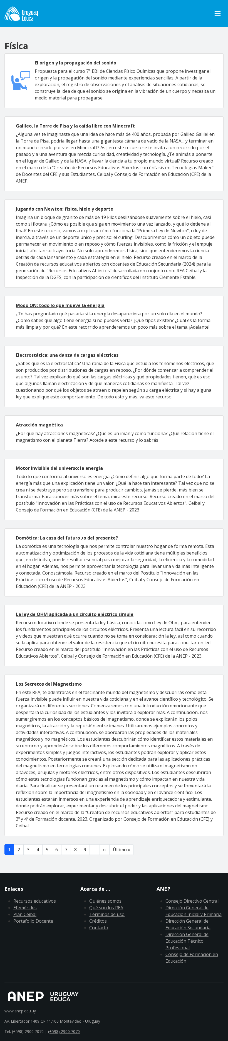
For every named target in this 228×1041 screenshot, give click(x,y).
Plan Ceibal (24, 914)
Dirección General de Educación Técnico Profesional (187, 941)
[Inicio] (21, 13)
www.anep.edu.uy (20, 1010)
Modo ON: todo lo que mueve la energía (60, 305)
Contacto (98, 928)
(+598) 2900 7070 (64, 1031)
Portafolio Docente (33, 921)
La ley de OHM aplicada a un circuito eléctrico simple (74, 614)
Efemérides (25, 908)
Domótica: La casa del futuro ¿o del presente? (67, 538)
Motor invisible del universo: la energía (59, 468)
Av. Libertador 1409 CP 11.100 (31, 1021)
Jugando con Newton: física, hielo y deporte (64, 209)
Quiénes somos (105, 901)
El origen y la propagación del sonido (75, 63)
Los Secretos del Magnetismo (49, 684)
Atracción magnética (39, 425)
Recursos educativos (34, 901)
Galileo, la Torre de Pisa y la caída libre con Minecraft (75, 126)
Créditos (98, 921)
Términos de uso (107, 914)
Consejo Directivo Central (192, 901)
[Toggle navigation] (218, 13)
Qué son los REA (106, 908)
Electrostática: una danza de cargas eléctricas (67, 355)
